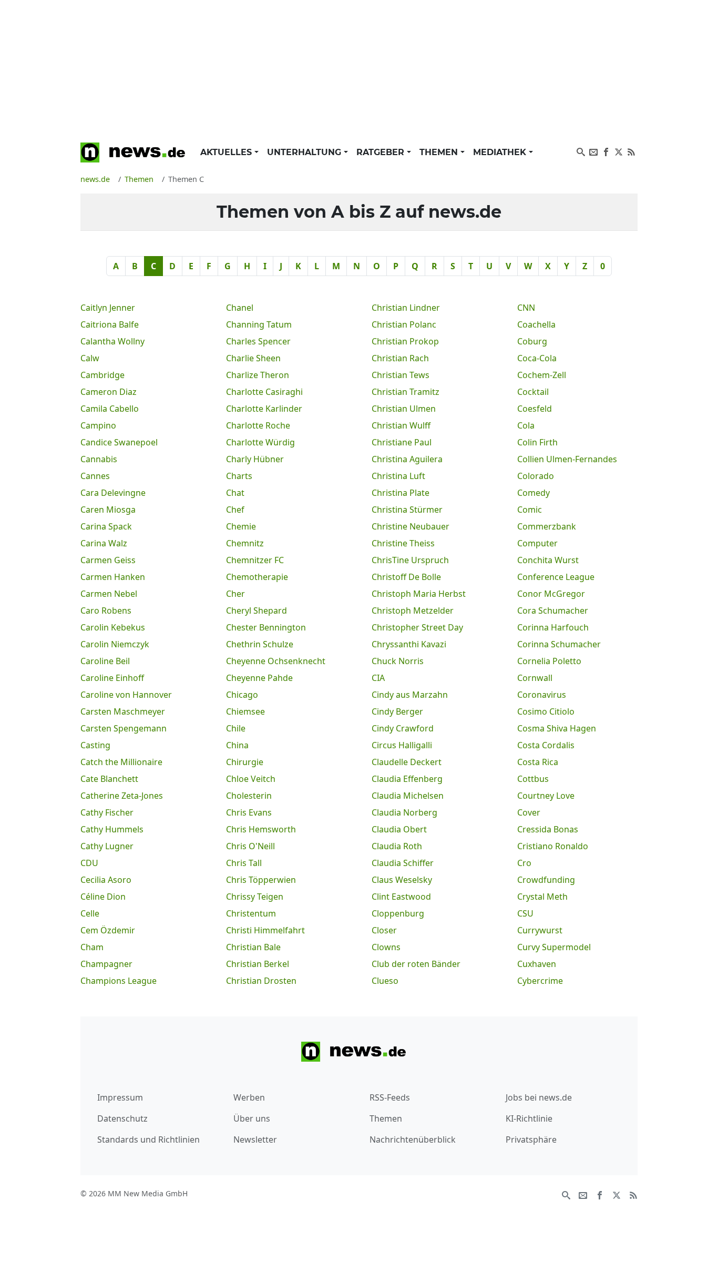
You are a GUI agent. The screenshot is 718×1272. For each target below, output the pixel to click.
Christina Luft (398, 476)
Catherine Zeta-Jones (121, 795)
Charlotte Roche (258, 425)
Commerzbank (546, 526)
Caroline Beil (105, 661)
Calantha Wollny (112, 341)
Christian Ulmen (404, 408)
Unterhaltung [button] (305, 152)
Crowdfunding (546, 880)
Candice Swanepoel (119, 442)
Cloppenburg (398, 913)
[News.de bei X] (618, 150)
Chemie (241, 526)
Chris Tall (244, 863)
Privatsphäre (531, 1139)
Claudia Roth (397, 846)
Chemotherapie (257, 577)
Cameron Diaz (108, 392)
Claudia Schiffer (403, 863)
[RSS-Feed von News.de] (631, 150)
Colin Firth (537, 442)
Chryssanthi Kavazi (409, 644)
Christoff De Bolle (406, 577)
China (237, 745)
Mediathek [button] (501, 152)
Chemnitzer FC (255, 560)
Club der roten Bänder (416, 964)
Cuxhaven (536, 964)
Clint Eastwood (401, 896)
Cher (235, 593)
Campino (98, 425)
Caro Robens (105, 610)
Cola (526, 425)
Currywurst (539, 930)
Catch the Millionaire (121, 762)
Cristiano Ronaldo (552, 846)
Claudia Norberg (404, 812)
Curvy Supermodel (554, 947)
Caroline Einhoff (112, 678)
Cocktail (533, 392)
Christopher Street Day (417, 627)
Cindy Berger (397, 711)
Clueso (385, 980)
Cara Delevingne (113, 492)
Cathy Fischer (107, 812)
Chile (235, 728)
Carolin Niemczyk (114, 644)
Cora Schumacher (552, 610)
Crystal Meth (542, 896)
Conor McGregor (551, 593)
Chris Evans (249, 812)
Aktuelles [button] (227, 152)
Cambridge (102, 375)
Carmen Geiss (108, 560)
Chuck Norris (398, 661)
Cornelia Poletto (549, 661)
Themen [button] (439, 152)
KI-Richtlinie (529, 1118)
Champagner (106, 964)
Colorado (535, 476)
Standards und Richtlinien (148, 1139)
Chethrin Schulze (259, 644)
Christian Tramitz (405, 392)
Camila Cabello (109, 408)
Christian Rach (400, 358)
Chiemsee (245, 711)
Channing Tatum (259, 324)
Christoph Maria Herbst (419, 593)
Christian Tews (400, 375)
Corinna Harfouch (553, 627)
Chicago (242, 694)
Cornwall (534, 678)
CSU (525, 913)
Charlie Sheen (253, 358)
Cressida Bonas (547, 829)
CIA (378, 678)
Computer (537, 543)
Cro (524, 863)
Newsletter (255, 1139)
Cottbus (533, 779)
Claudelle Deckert (407, 762)
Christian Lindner (406, 307)
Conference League (555, 577)
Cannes (95, 476)
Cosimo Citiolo (546, 711)
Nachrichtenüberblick (413, 1139)
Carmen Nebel (108, 593)
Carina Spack (106, 526)
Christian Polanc (404, 324)
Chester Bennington (266, 627)
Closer (384, 930)
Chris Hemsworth (261, 829)
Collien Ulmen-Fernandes (567, 459)
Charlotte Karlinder (264, 408)
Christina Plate (400, 492)
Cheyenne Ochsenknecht (275, 661)
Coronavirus (541, 694)
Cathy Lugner (107, 846)
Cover (528, 812)
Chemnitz (245, 543)
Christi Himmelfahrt (265, 930)
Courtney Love (546, 795)
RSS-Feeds (390, 1097)
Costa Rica (537, 762)
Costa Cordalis (546, 745)
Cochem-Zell (541, 375)
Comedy (533, 492)
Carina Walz (103, 543)
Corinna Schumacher (559, 644)
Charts (239, 476)
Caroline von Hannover (126, 694)
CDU (89, 863)
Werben (249, 1097)
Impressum (120, 1097)
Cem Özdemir (107, 930)
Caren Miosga (108, 509)
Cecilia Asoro (105, 880)
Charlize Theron (257, 375)
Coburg (532, 341)
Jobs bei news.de (539, 1097)
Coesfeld (534, 408)
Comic (529, 509)
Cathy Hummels (111, 829)
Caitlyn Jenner (107, 307)
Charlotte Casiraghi (264, 392)
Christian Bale (253, 947)
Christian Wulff (401, 425)
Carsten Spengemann (123, 728)
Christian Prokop (405, 341)
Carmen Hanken (112, 577)
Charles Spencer (258, 341)
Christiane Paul (402, 442)
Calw (89, 358)
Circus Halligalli (402, 745)
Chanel (239, 307)
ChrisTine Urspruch (410, 560)
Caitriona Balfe (109, 324)
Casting (95, 745)
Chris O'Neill (250, 846)
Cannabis (98, 459)
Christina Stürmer (407, 509)
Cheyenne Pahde (259, 678)
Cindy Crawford (403, 728)
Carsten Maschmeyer (122, 711)
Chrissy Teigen (254, 896)
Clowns (386, 947)
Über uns (251, 1118)
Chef (235, 509)
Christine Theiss (403, 543)
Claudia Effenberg (407, 779)
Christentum (251, 913)
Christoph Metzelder (413, 610)
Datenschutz (122, 1118)
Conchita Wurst (548, 560)
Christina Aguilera (407, 459)
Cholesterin (249, 795)
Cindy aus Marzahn (410, 694)
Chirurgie (244, 762)
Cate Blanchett (109, 779)
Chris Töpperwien (261, 880)
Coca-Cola (537, 358)
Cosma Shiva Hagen (556, 728)
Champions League (118, 980)
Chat (235, 492)
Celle (89, 913)
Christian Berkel (257, 964)
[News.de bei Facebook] (606, 150)
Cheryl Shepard (256, 610)
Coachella (536, 324)
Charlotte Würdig (260, 442)
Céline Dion (103, 896)
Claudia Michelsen (408, 795)
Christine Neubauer (410, 526)
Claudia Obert (399, 829)
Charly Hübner (255, 459)
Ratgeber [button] (381, 152)
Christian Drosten (261, 980)
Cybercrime (540, 980)
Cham (92, 947)
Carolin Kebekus (112, 627)
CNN (526, 307)
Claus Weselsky (402, 880)
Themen (386, 1118)
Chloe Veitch (250, 779)
